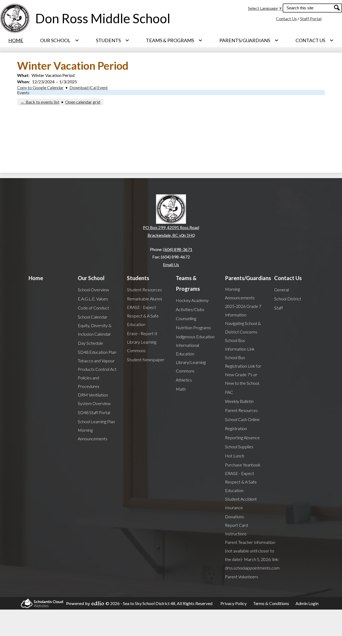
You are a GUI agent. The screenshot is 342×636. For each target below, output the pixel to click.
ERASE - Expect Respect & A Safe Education (143, 316)
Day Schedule (90, 343)
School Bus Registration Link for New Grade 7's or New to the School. (243, 370)
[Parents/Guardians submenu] (249, 40)
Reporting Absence (242, 437)
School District (287, 298)
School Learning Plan (96, 421)
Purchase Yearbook (243, 464)
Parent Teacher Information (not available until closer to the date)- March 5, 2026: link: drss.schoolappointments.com (252, 555)
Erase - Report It (142, 333)
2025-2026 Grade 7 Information (243, 310)
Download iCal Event (88, 87)
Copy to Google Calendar (40, 87)
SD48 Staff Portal (94, 412)
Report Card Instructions (236, 529)
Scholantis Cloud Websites (40, 603)
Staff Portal (310, 18)
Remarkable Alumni (144, 298)
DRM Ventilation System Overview (94, 399)
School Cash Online (242, 419)
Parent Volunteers (241, 576)
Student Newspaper (145, 359)
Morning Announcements (92, 434)
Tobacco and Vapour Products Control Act (97, 365)
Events (23, 92)
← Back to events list (40, 101)
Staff (278, 307)
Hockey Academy (192, 300)
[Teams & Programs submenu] (174, 40)
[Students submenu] (112, 40)
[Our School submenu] (59, 40)
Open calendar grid (82, 101)
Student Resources (144, 289)
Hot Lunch (234, 455)
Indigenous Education (195, 336)
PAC (229, 392)
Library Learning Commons (141, 346)
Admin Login (307, 603)
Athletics (184, 379)
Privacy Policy (233, 603)
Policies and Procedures (88, 382)
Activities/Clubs (190, 309)
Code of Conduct (93, 307)
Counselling (186, 318)
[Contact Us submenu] (314, 40)
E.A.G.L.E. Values (93, 298)
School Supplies (239, 446)
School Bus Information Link (240, 344)
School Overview (93, 289)
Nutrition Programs (193, 327)
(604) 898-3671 (177, 249)
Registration (236, 428)
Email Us (171, 264)
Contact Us (286, 18)
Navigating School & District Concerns (243, 327)
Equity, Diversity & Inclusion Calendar (94, 329)
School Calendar (92, 316)
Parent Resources (241, 410)
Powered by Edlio (83, 603)
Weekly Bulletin (239, 401)
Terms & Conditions (271, 603)
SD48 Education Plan (97, 352)
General (281, 289)
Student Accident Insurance (241, 503)
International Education (187, 349)
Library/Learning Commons (191, 366)
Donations (234, 516)
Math (181, 388)
